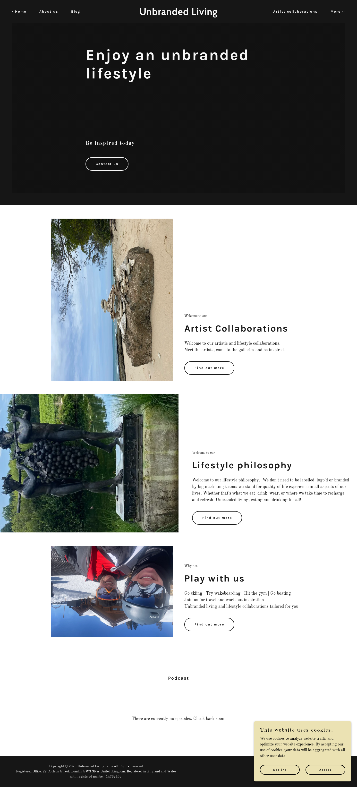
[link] (178, 14)
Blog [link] (75, 11)
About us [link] (48, 11)
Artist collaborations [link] (295, 11)
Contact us (107, 164)
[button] (336, 12)
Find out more (209, 368)
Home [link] (20, 11)
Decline (280, 769)
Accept (325, 769)
